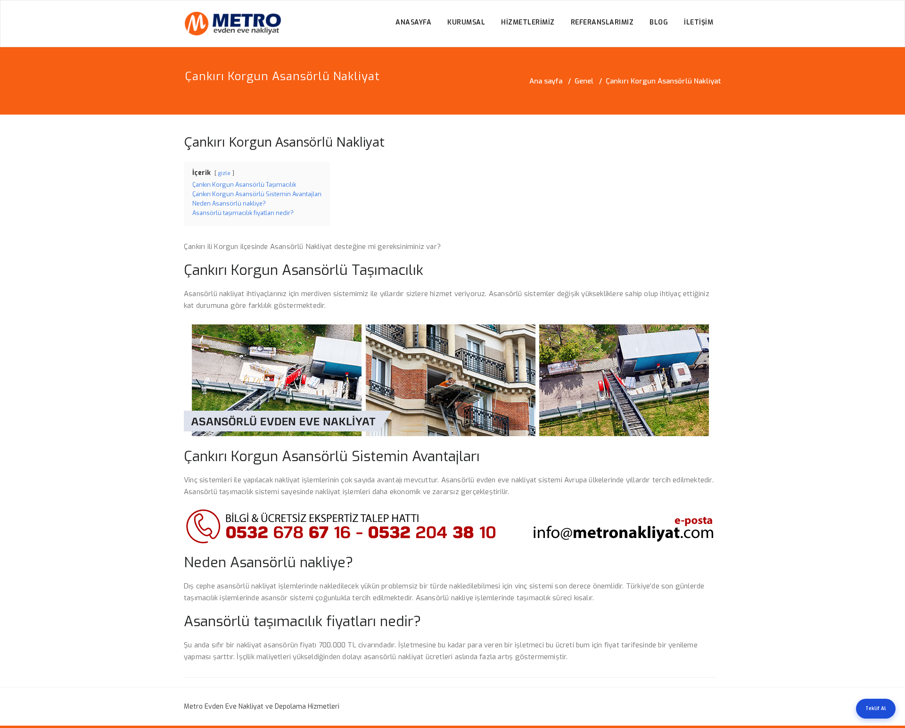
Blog (659, 22)
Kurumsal (466, 22)
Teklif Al (875, 708)
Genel (584, 81)
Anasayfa (413, 22)
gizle (224, 173)
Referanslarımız (602, 22)
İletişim (698, 22)
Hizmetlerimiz (528, 22)
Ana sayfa (545, 81)
